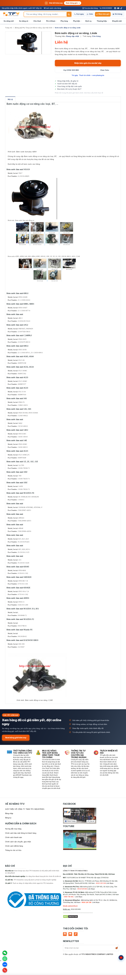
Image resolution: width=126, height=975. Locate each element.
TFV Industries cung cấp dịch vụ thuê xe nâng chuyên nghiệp (35, 880)
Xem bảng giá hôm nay (15, 737)
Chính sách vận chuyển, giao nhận (18, 842)
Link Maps (109, 883)
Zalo (91, 14)
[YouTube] (118, 8)
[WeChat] (4, 953)
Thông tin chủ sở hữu (13, 850)
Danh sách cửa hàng (53, 8)
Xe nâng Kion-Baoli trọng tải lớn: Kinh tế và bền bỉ (43, 876)
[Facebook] (115, 8)
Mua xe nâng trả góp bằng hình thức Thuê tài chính (51, 754)
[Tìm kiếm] (69, 14)
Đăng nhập (9, 813)
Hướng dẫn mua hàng (13, 829)
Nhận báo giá (103, 14)
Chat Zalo (104, 70)
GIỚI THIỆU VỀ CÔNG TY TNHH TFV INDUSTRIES (24, 809)
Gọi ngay (80, 14)
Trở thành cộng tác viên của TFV (22, 752)
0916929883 (106, 8)
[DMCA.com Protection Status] (70, 916)
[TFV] (12, 14)
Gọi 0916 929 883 (71, 70)
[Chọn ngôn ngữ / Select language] (121, 957)
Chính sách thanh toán (13, 837)
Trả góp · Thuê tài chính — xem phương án (88, 75)
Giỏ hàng (118, 14)
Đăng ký (8, 818)
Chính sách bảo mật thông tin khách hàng (20, 833)
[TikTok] (121, 8)
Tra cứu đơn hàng (91, 8)
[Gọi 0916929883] (4, 970)
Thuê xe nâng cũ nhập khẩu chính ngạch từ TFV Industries (33, 883)
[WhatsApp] (4, 958)
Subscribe (116, 948)
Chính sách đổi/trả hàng (14, 846)
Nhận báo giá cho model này (88, 63)
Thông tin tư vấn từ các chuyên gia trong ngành (78, 754)
